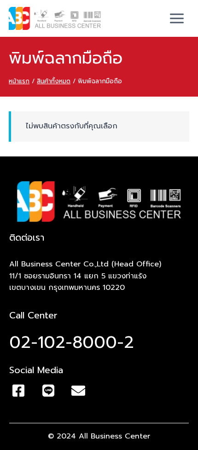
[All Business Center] (55, 18)
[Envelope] (78, 390)
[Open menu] (177, 18)
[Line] (48, 390)
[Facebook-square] (18, 390)
